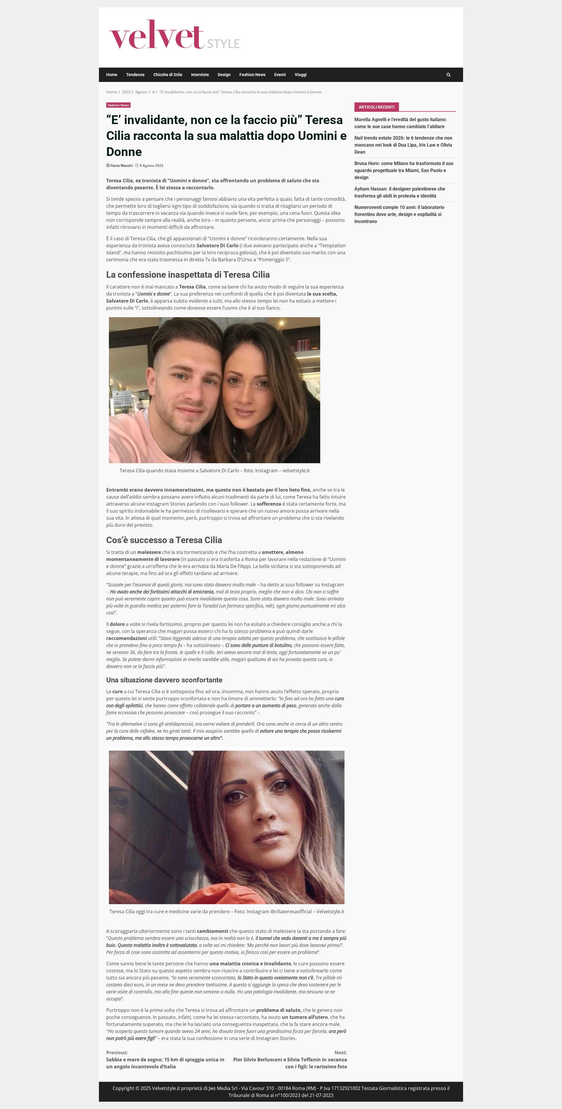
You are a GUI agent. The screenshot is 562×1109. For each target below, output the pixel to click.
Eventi (280, 74)
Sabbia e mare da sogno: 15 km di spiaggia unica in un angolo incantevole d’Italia (165, 1059)
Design (224, 74)
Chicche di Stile (167, 74)
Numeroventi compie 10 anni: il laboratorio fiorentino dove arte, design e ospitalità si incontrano (399, 214)
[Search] (448, 74)
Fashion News (252, 74)
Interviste (200, 74)
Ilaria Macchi (122, 165)
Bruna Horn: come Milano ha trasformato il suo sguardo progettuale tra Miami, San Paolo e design (403, 170)
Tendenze (135, 74)
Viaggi (301, 74)
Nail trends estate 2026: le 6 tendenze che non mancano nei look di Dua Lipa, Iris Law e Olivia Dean (403, 144)
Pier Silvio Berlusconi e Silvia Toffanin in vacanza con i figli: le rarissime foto (290, 1059)
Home (111, 74)
